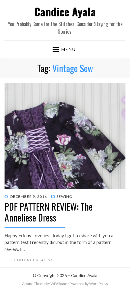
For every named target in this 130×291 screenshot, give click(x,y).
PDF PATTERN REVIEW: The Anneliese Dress (49, 212)
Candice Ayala (65, 11)
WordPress (98, 283)
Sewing (64, 196)
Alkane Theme (34, 283)
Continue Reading (34, 260)
